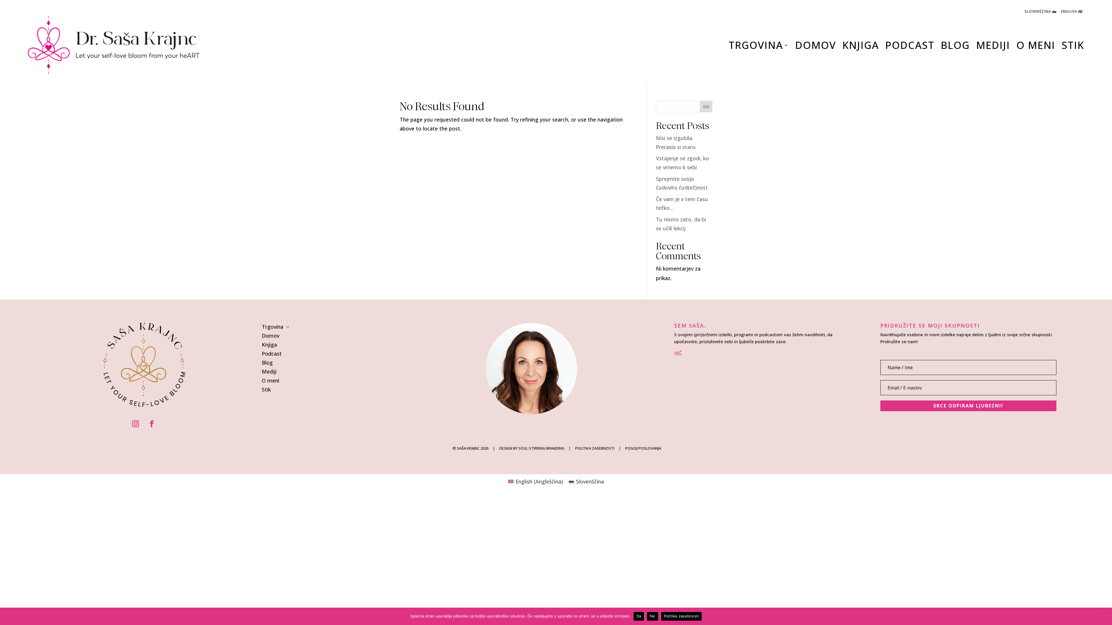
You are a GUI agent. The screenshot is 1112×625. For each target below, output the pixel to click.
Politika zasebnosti (681, 616)
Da (639, 616)
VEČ (678, 353)
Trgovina (756, 45)
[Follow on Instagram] (135, 424)
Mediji (993, 45)
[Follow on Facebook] (152, 424)
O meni (1035, 45)
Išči (706, 106)
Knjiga (860, 45)
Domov (815, 45)
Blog (955, 45)
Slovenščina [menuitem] (590, 481)
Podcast (909, 45)
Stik (1073, 45)
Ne (652, 616)
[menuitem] (535, 481)
